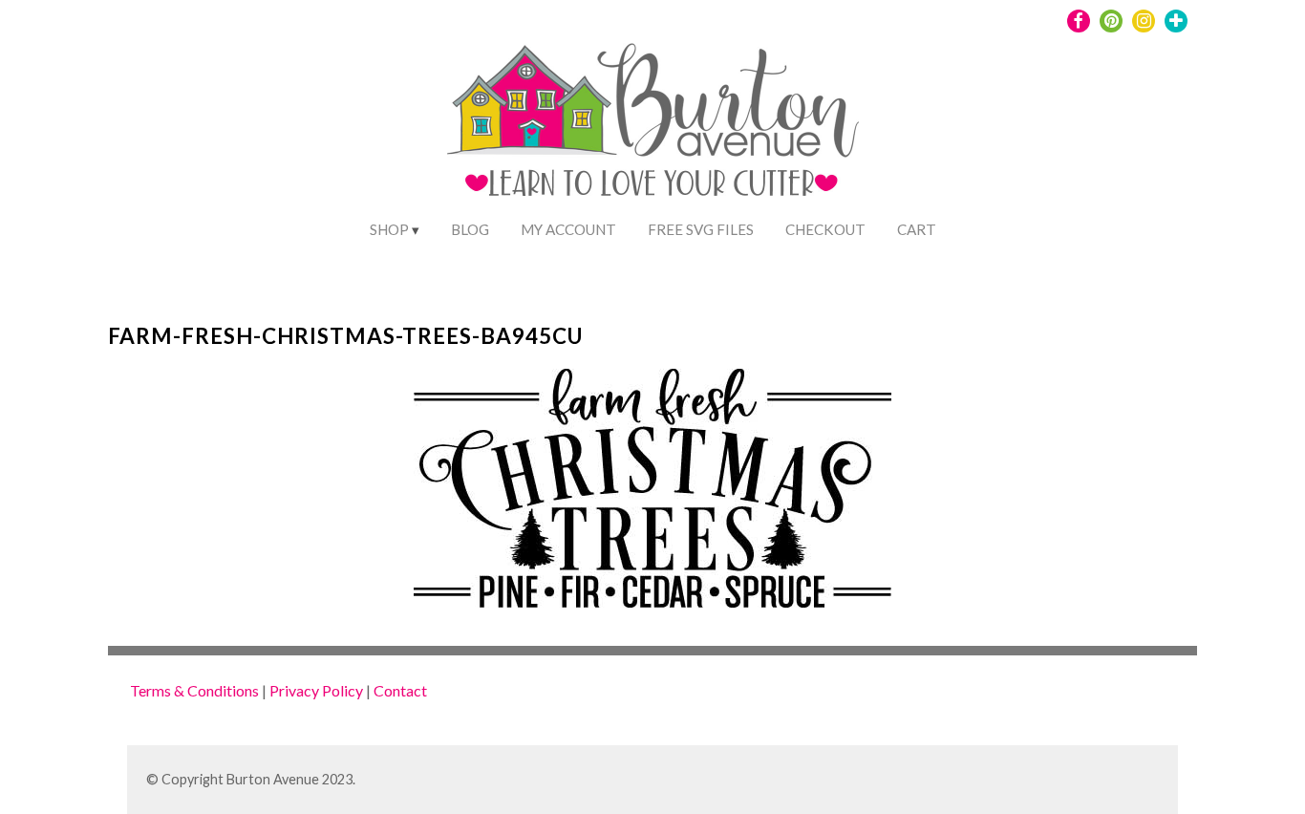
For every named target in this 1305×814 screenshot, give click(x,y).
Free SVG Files (701, 229)
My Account (568, 229)
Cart (916, 229)
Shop (389, 229)
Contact (400, 690)
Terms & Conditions (194, 690)
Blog (470, 229)
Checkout (825, 229)
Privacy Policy (316, 690)
